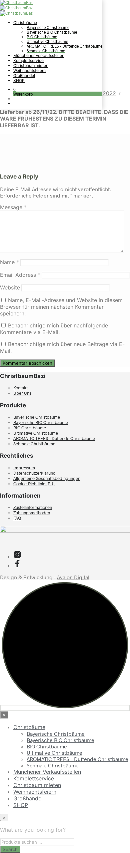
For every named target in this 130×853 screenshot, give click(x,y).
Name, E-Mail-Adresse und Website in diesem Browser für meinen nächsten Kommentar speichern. (61, 307)
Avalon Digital (73, 577)
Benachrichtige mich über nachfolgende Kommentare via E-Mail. (54, 328)
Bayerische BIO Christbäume (52, 32)
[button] (14, 89)
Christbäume (25, 22)
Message (13, 207)
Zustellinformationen (32, 507)
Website (10, 287)
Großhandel (24, 75)
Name (9, 262)
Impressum (24, 467)
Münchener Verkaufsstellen (38, 55)
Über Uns (22, 393)
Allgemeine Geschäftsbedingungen (46, 478)
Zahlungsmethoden (31, 512)
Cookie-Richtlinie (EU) (34, 483)
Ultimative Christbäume (47, 41)
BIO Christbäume (42, 36)
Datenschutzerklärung (34, 473)
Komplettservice (28, 60)
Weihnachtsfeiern (29, 70)
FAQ (17, 518)
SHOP (19, 80)
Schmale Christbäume (46, 50)
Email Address (20, 274)
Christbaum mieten (30, 65)
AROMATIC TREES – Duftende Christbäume (64, 46)
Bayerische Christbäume (48, 27)
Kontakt (20, 387)
